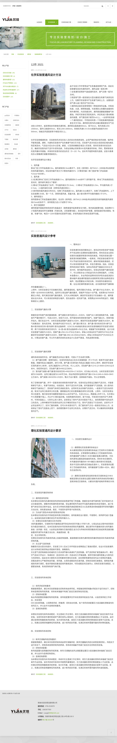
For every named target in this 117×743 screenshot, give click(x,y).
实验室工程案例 (82, 22)
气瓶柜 (6, 139)
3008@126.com (54, 713)
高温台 (6, 163)
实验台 (15, 130)
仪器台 (6, 120)
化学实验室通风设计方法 (46, 74)
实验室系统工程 (66, 22)
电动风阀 (15, 139)
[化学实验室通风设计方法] (48, 102)
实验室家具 (51, 22)
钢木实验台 (8, 158)
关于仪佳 (108, 22)
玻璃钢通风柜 (38, 54)
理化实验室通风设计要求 (46, 430)
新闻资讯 (96, 22)
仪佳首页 (39, 22)
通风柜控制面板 (9, 153)
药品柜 (16, 144)
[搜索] (102, 6)
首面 (12, 54)
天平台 (6, 130)
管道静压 (7, 144)
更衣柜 (17, 134)
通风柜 (29, 54)
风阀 (16, 158)
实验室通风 (8, 134)
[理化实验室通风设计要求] (48, 457)
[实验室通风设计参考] (48, 263)
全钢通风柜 (8, 125)
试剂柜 (6, 149)
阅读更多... (51, 223)
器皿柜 (17, 125)
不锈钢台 (16, 115)
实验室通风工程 (40, 223)
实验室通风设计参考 (43, 235)
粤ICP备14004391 (47, 720)
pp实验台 (7, 115)
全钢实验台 (16, 120)
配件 (19, 153)
